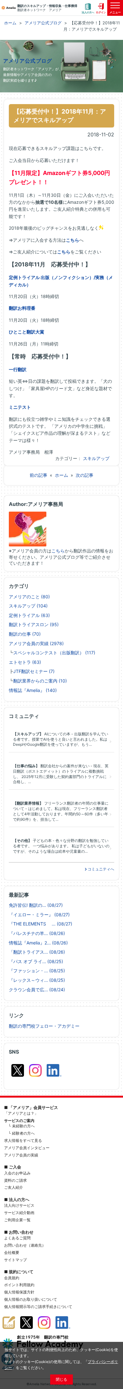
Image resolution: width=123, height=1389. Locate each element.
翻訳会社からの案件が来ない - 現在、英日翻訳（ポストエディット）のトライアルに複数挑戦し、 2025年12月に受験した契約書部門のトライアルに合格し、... (60, 773)
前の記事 (38, 475)
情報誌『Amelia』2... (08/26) (38, 942)
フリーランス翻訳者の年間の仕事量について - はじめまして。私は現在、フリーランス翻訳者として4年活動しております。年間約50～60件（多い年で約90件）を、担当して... (60, 811)
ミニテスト (20, 407)
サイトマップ (15, 1259)
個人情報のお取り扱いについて (30, 1299)
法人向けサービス (19, 1205)
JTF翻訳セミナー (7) (34, 671)
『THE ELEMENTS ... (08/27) (40, 923)
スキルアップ (96, 458)
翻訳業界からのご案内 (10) (40, 680)
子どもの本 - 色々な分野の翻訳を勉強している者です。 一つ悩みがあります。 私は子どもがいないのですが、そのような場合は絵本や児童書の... (61, 846)
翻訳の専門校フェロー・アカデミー (44, 1026)
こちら (72, 240)
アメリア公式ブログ (27, 61)
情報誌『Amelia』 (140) (33, 690)
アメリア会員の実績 (21, 1155)
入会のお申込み (17, 1173)
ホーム (61, 475)
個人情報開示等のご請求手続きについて (38, 1306)
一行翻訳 (17, 369)
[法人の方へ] (88, 8)
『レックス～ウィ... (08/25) (37, 980)
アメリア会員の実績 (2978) (36, 643)
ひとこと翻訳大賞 (26, 331)
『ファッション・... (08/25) (37, 970)
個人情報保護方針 (19, 1292)
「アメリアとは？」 (21, 1113)
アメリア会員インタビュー (27, 1147)
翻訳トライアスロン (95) (34, 624)
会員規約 (11, 1277)
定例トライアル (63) (29, 615)
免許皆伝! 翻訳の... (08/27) (36, 905)
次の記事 (84, 475)
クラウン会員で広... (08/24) (37, 989)
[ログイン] (101, 8)
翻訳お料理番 (22, 308)
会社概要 (11, 1252)
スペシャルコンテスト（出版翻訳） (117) (54, 652)
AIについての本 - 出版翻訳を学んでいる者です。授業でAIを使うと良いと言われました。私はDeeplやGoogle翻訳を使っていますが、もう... (60, 739)
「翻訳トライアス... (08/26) (37, 952)
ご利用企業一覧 (17, 1220)
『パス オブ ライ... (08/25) (36, 961)
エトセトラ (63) (25, 662)
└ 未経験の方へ (21, 1126)
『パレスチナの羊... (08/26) (37, 933)
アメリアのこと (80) (29, 596)
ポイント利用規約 (19, 1284)
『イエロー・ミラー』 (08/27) (39, 914)
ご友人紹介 (13, 1187)
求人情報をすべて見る (23, 1140)
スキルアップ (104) (28, 605)
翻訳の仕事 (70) (25, 634)
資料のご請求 (15, 1180)
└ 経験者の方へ (21, 1133)
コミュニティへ (100, 869)
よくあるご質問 (17, 1238)
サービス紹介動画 (19, 1212)
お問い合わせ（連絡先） (25, 1245)
